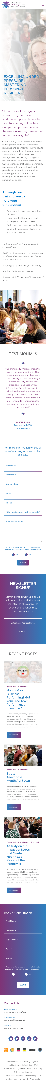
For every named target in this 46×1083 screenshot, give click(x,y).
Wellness (24, 686)
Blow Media (35, 1079)
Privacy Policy (30, 1076)
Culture (16, 686)
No (30, 554)
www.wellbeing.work (14, 1020)
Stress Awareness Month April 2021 (18, 777)
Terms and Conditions (14, 1076)
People (9, 686)
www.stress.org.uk (13, 1028)
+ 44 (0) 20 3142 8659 (15, 1012)
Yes (17, 554)
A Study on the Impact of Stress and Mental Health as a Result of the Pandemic (18, 854)
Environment (33, 842)
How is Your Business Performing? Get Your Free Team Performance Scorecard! (18, 699)
